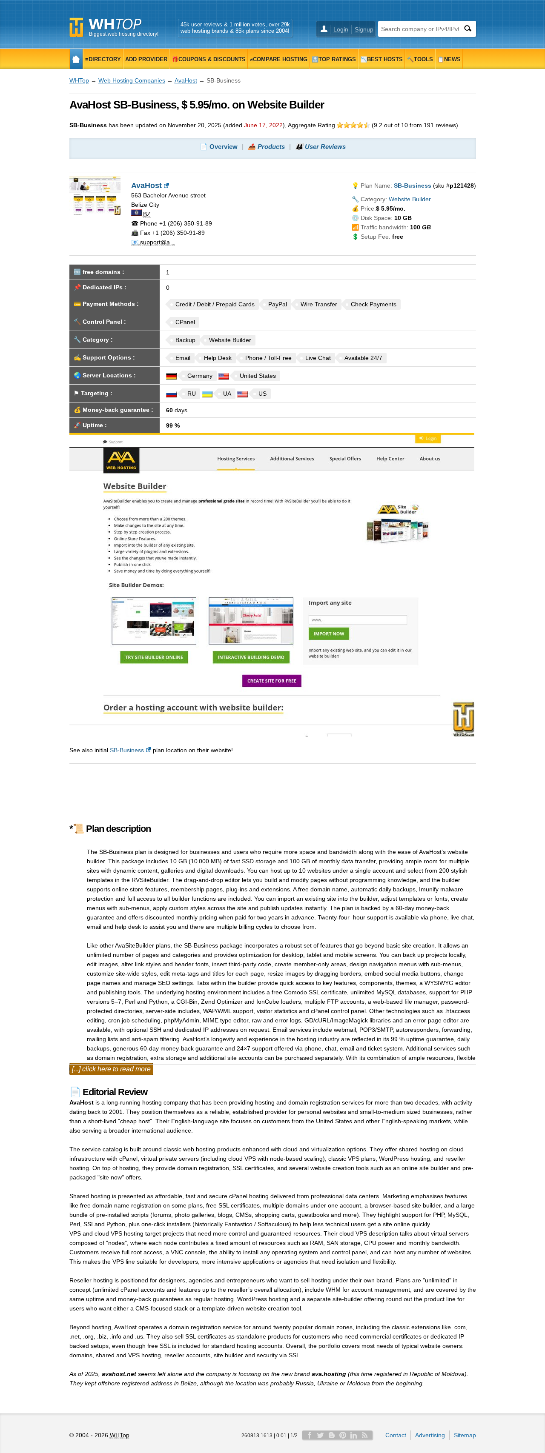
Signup (364, 29)
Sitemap (465, 1435)
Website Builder (410, 199)
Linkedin (353, 1435)
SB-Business (127, 750)
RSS (364, 1435)
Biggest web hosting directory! (123, 34)
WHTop (79, 80)
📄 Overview (219, 146)
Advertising (430, 1435)
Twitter (320, 1435)
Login (340, 29)
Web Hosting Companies (131, 80)
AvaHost (186, 80)
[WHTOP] (76, 59)
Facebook (309, 1435)
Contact (395, 1435)
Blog (331, 1435)
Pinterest (342, 1435)
